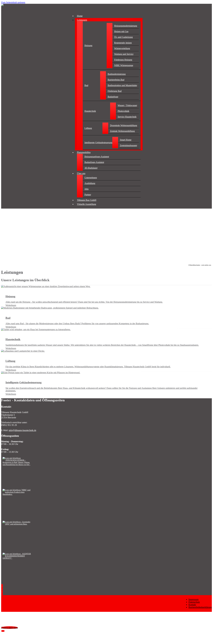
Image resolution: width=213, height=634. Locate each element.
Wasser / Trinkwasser (127, 105)
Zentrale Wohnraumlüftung (122, 131)
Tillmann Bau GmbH (86, 200)
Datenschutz (194, 602)
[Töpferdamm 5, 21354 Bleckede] (2, 594)
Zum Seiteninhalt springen (13, 2)
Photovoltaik (123, 111)
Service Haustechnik (127, 116)
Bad (86, 85)
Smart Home (125, 140)
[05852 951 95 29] (2, 586)
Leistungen (82, 20)
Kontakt (192, 604)
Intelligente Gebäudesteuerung (98, 142)
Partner (87, 194)
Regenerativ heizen (123, 42)
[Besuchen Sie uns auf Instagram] (2, 591)
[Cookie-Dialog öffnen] (3, 631)
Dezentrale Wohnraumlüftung (123, 125)
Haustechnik (90, 111)
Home (80, 16)
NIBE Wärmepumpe (123, 65)
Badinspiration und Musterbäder (122, 85)
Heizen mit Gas (121, 31)
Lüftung (88, 128)
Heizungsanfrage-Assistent (96, 156)
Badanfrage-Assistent (94, 162)
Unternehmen (90, 177)
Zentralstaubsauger (128, 145)
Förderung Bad (115, 91)
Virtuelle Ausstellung (86, 204)
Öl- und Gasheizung (123, 37)
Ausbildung (89, 183)
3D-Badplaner (91, 168)
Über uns (81, 173)
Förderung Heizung (123, 59)
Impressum (194, 599)
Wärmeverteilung (122, 48)
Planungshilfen (84, 152)
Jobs (86, 189)
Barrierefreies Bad (116, 79)
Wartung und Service (123, 54)
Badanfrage (113, 96)
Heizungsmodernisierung (125, 26)
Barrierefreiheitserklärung (200, 607)
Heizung (88, 45)
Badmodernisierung (117, 74)
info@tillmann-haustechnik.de (22, 430)
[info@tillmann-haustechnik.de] (2, 588)
